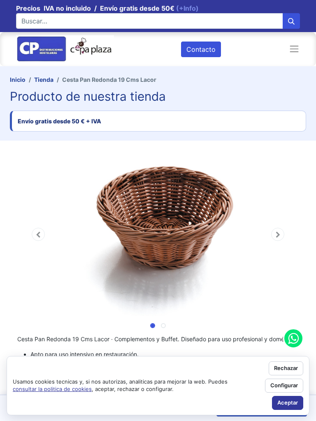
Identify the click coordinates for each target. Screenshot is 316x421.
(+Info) (187, 8)
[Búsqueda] (291, 21)
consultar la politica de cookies (52, 389)
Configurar (284, 385)
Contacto (201, 49)
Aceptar (287, 402)
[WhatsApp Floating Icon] (293, 338)
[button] (38, 234)
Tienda (43, 79)
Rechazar (286, 368)
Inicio (18, 79)
